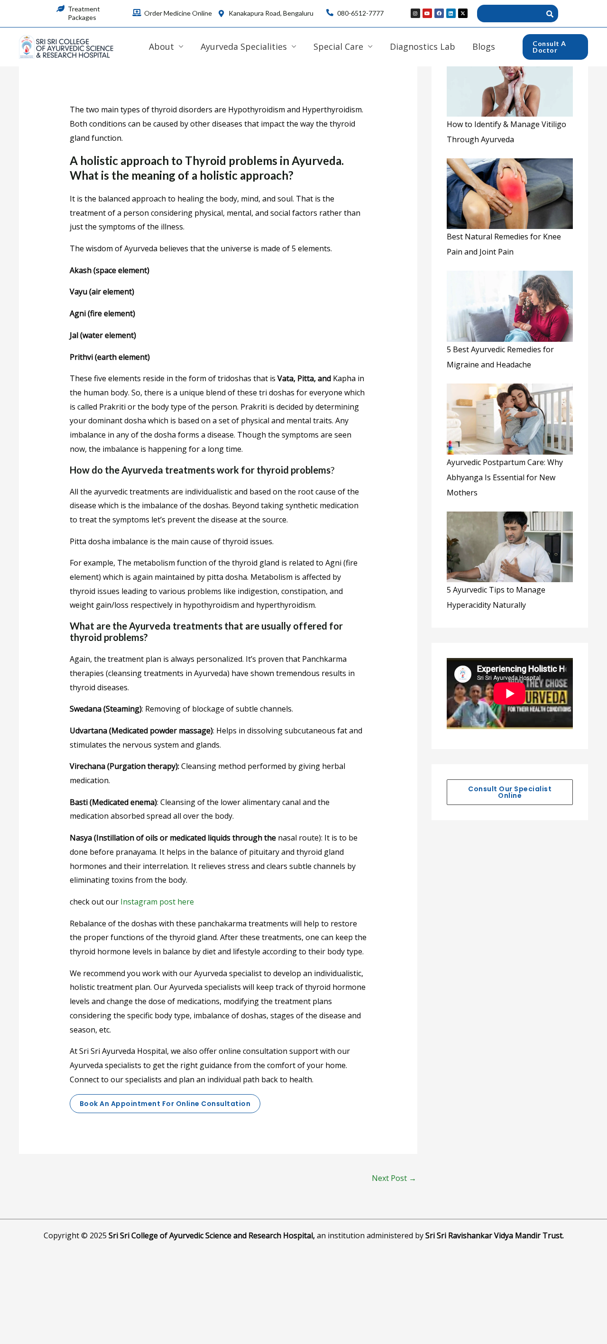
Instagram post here (157, 901)
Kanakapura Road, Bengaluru (271, 13)
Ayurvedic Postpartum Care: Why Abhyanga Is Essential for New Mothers (505, 477)
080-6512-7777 (360, 13)
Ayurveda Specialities (244, 46)
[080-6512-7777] (329, 12)
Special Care (338, 46)
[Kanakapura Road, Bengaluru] (221, 13)
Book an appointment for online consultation (165, 1103)
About (161, 46)
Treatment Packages (84, 13)
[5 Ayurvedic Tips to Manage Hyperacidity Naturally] (510, 547)
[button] (555, 47)
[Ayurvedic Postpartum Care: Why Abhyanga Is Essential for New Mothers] (510, 419)
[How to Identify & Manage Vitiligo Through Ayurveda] (510, 81)
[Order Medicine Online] (136, 12)
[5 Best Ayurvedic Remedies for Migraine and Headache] (510, 306)
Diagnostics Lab (422, 46)
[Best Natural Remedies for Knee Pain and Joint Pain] (510, 193)
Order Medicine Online (178, 13)
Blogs (483, 46)
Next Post (394, 1178)
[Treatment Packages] (60, 8)
